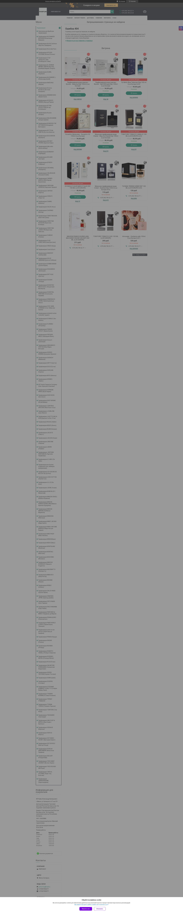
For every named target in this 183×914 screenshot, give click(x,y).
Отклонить (99, 909)
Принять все (86, 909)
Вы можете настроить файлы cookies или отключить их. (91, 904)
